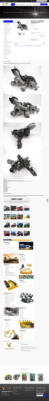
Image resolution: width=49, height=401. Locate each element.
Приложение (14, 390)
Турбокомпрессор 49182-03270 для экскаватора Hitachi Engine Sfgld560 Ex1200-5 (16, 381)
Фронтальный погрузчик (7, 24)
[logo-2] (7, 388)
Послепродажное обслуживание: (32, 33)
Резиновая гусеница (6, 49)
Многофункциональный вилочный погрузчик (8, 29)
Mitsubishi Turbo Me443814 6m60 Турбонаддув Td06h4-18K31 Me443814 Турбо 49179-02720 (40, 381)
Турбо (20, 45)
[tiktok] (43, 393)
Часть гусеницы (6, 58)
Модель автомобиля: (40, 34)
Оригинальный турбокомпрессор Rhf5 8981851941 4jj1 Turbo (32, 381)
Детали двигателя (6, 33)
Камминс (5, 36)
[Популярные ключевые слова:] (46, 0)
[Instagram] (40, 393)
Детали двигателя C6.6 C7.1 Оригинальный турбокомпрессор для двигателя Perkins (24, 381)
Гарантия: (39, 32)
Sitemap (34, 399)
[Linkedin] (38, 393)
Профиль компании (15, 391)
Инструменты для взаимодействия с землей (8, 50)
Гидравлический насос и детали (8, 42)
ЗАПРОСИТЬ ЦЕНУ (44, 4)
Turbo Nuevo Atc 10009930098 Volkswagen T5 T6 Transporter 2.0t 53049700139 (31, 45)
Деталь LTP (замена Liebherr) (8, 53)
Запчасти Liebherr (6, 54)
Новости (14, 392)
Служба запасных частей (7, 32)
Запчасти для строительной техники (29, 389)
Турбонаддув (16, 45)
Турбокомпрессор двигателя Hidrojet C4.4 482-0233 (8, 381)
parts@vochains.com (4, 1)
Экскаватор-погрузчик (7, 25)
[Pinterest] (41, 393)
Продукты (14, 389)
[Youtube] (39, 393)
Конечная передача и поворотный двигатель (8, 41)
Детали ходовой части (7, 45)
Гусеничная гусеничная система (8, 46)
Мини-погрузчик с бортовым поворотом (8, 28)
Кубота (5, 37)
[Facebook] (36, 393)
